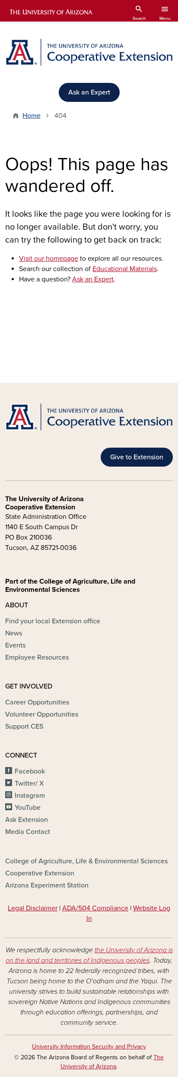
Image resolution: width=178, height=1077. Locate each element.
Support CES (24, 726)
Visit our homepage (48, 258)
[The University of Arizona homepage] (50, 12)
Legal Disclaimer (32, 908)
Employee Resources (37, 657)
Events (15, 645)
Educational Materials (124, 269)
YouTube (28, 807)
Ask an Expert (89, 92)
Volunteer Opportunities (41, 714)
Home (31, 115)
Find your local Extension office (52, 621)
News (13, 633)
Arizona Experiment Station (47, 885)
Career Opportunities (37, 702)
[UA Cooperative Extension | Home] (89, 52)
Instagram (30, 795)
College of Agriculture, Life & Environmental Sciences (86, 861)
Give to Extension (136, 457)
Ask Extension (26, 819)
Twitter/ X (29, 783)
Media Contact (27, 831)
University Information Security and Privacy (89, 1046)
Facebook (30, 771)
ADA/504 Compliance (95, 908)
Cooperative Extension (39, 873)
